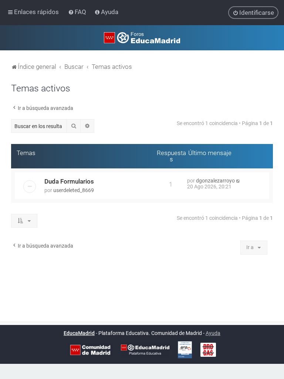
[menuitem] (77, 11)
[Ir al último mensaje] (238, 181)
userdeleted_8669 (73, 190)
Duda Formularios (69, 181)
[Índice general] (142, 37)
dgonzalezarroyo (215, 181)
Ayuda (213, 333)
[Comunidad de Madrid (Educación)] (90, 349)
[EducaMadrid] (145, 350)
